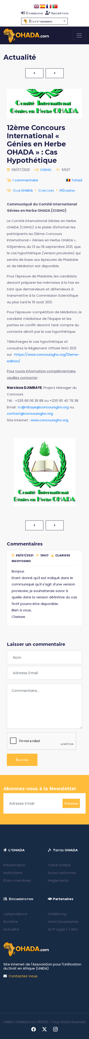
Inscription (59, 13)
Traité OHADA (59, 865)
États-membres (17, 880)
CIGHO (45, 169)
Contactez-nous (23, 976)
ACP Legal (56, 929)
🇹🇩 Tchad (74, 180)
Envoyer (22, 759)
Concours (46, 190)
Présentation (14, 865)
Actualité (11, 929)
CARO (73, 929)
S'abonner (71, 803)
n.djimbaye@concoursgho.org (43, 407)
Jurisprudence (15, 913)
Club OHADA (23, 190)
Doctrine (10, 921)
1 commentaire (25, 180)
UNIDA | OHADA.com (20, 1021)
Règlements (58, 880)
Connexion (34, 13)
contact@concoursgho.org (30, 413)
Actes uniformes (62, 872)
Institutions (12, 872)
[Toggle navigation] (79, 35)
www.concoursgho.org (49, 420)
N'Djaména (67, 190)
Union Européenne (63, 921)
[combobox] (44, 21)
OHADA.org (57, 913)
